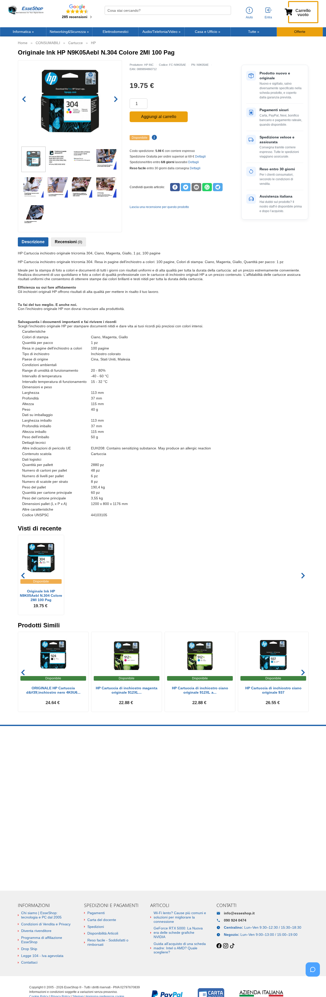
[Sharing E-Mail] (196, 187)
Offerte (299, 32)
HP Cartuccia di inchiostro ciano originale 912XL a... (200, 690)
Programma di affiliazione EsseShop (41, 940)
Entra (268, 17)
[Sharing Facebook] (175, 187)
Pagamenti (96, 913)
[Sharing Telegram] (218, 187)
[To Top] (314, 985)
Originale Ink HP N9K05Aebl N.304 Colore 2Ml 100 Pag (41, 595)
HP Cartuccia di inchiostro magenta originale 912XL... (126, 690)
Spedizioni (95, 927)
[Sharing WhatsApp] (207, 187)
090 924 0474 (235, 920)
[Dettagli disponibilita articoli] (153, 137)
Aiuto (249, 17)
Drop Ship (29, 949)
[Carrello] (288, 11)
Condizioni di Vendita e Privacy (46, 924)
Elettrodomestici (115, 32)
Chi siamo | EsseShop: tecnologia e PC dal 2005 (41, 915)
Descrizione (33, 242)
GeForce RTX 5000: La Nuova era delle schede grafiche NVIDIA (178, 932)
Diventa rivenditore (36, 931)
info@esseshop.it (239, 913)
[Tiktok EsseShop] (232, 946)
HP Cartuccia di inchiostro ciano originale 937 (273, 690)
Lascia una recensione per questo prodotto (159, 207)
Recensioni (68, 242)
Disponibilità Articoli (102, 933)
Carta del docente (101, 920)
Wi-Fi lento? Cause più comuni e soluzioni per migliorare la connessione (180, 917)
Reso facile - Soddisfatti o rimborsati (107, 942)
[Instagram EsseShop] (225, 946)
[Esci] (269, 10)
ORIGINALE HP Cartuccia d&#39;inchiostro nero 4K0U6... (53, 690)
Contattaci (29, 962)
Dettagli (200, 156)
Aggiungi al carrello (158, 116)
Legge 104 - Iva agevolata (42, 956)
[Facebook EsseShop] (219, 946)
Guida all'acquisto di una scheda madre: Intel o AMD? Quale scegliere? (180, 948)
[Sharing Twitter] (186, 187)
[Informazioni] (249, 10)
